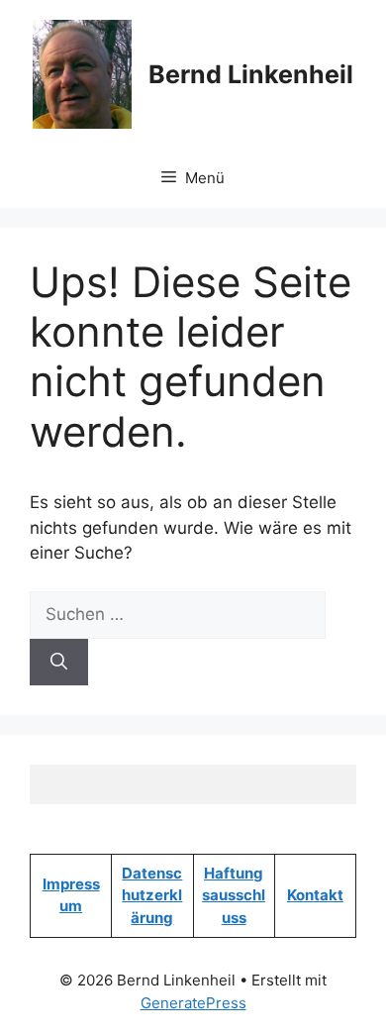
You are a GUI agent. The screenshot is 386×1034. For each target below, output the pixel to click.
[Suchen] (59, 662)
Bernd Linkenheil (250, 74)
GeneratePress (193, 1002)
